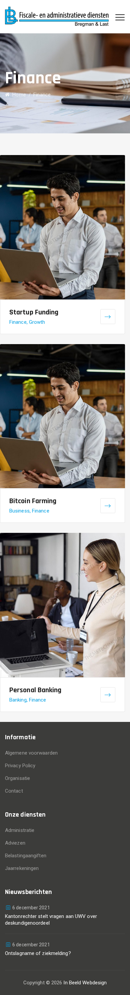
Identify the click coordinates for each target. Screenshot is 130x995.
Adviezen (15, 843)
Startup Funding (34, 312)
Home (18, 95)
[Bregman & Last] (57, 16)
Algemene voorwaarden (31, 753)
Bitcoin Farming (33, 501)
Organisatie (17, 778)
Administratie (19, 830)
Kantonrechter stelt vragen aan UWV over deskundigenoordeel (51, 919)
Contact (14, 791)
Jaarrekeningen (22, 868)
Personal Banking (35, 690)
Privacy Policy (20, 766)
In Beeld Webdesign (85, 983)
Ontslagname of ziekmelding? (38, 953)
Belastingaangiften (25, 856)
